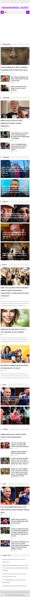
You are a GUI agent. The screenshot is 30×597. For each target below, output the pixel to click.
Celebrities (6, 98)
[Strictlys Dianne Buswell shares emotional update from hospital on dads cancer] (5, 146)
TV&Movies (5, 157)
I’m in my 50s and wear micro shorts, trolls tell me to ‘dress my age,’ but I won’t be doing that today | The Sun (20, 461)
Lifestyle (5, 202)
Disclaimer (21, 592)
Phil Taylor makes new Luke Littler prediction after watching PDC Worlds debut (15, 399)
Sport (4, 385)
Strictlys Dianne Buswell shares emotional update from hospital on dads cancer (19, 147)
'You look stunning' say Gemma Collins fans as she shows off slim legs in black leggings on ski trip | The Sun (15, 170)
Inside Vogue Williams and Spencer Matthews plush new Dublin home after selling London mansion (14, 216)
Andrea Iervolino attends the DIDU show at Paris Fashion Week (14, 561)
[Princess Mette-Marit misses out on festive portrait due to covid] (15, 251)
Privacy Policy (4, 592)
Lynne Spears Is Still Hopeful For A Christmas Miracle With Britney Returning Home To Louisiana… (20, 135)
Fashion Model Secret (15, 8)
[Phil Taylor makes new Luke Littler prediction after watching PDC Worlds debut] (15, 496)
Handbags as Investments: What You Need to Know (19, 452)
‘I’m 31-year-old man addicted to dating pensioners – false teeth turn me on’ (14, 235)
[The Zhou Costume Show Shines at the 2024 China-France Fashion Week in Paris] (5, 445)
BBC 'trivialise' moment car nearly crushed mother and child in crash (19, 79)
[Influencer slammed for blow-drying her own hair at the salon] (15, 354)
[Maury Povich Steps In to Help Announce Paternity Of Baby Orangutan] (15, 109)
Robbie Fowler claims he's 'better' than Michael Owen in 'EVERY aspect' (14, 418)
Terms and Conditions (13, 592)
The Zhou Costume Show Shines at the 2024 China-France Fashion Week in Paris (20, 444)
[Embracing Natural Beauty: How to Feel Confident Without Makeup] (15, 318)
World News (6, 44)
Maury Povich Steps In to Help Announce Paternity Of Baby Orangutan (12, 123)
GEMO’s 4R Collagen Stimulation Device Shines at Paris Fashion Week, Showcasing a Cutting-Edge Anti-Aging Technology (15, 567)
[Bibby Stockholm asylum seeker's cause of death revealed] (5, 88)
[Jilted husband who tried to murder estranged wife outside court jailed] (15, 56)
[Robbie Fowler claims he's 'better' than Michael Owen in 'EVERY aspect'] (5, 521)
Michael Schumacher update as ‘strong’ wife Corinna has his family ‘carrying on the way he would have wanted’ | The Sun (20, 532)
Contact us (26, 592)
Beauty (4, 265)
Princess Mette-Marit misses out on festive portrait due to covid (14, 254)
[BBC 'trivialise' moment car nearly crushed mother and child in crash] (5, 78)
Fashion (5, 429)
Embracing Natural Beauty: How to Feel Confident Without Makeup (14, 581)
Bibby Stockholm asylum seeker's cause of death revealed (18, 88)
